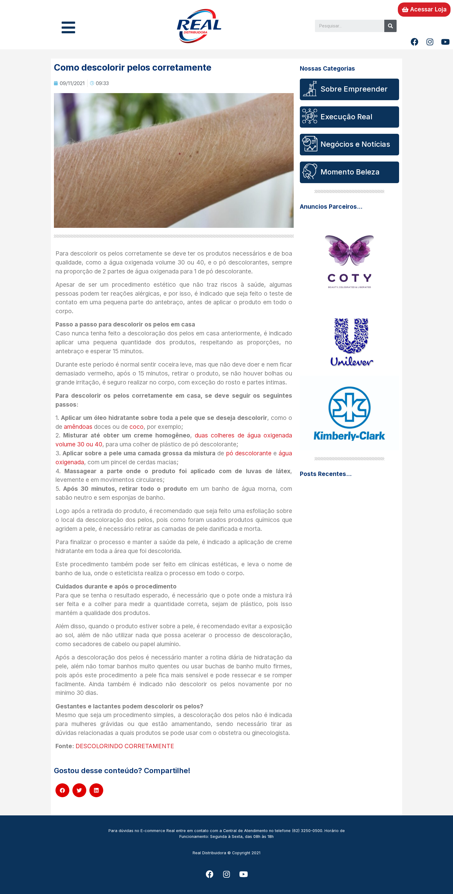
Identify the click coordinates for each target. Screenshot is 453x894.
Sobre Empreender (354, 88)
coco (136, 426)
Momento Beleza (350, 171)
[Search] (390, 26)
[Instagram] (430, 41)
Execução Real (346, 116)
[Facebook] (414, 41)
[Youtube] (445, 41)
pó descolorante (247, 453)
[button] (424, 9)
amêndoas (77, 426)
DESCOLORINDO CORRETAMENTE (125, 746)
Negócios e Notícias (355, 144)
